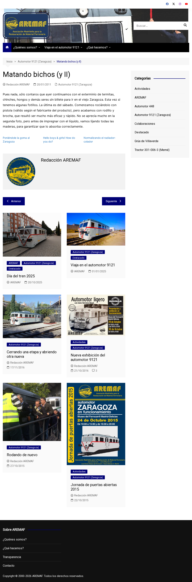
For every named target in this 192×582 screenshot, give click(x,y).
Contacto (8, 565)
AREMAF (13, 263)
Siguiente (111, 201)
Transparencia (12, 557)
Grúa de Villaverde (146, 141)
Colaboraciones (145, 123)
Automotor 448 (144, 106)
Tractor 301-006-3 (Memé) (152, 150)
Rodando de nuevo (22, 455)
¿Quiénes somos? (25, 47)
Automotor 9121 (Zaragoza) (75, 84)
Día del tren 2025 (21, 276)
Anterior (16, 201)
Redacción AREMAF (18, 84)
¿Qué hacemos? (97, 47)
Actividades (79, 342)
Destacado (15, 268)
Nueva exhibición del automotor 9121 (88, 357)
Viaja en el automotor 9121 (61, 47)
